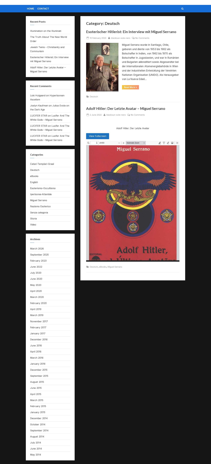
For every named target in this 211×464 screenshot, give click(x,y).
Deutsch (94, 96)
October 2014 (37, 424)
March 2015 (36, 400)
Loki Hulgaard (37, 95)
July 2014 (35, 442)
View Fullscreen (97, 136)
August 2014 (37, 436)
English (34, 182)
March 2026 (37, 248)
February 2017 (38, 327)
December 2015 (38, 369)
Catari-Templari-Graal (42, 163)
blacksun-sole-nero (120, 38)
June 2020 (36, 278)
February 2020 (38, 303)
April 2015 (35, 394)
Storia (33, 218)
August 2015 (37, 381)
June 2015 (36, 387)
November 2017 (39, 321)
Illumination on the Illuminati (45, 30)
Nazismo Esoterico (40, 206)
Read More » (131, 88)
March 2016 (36, 357)
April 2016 (35, 351)
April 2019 (35, 309)
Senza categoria (39, 212)
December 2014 (39, 418)
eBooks (103, 267)
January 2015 (37, 412)
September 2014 (39, 430)
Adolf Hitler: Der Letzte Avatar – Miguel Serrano (125, 108)
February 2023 (38, 260)
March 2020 (37, 297)
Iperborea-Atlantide (41, 194)
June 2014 (36, 448)
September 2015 (39, 375)
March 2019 (36, 315)
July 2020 (35, 272)
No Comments (142, 38)
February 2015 (38, 406)
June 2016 (36, 345)
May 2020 (35, 285)
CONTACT (43, 8)
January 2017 (37, 333)
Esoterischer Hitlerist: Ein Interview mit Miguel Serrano (131, 32)
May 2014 (35, 454)
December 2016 (39, 339)
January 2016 (37, 363)
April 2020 (36, 291)
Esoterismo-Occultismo (43, 188)
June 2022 (36, 266)
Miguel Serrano (115, 267)
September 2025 (39, 254)
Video (33, 224)
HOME (30, 8)
